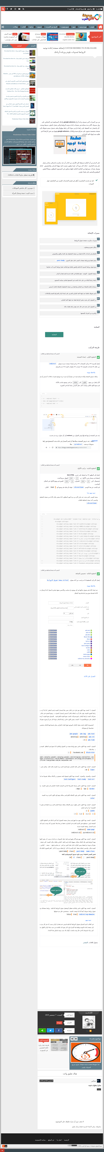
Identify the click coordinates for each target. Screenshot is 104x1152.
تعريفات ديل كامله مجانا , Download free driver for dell (16, 67)
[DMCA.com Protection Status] (72, 1146)
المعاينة (54, 334)
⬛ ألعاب (25, 27)
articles (72, 34)
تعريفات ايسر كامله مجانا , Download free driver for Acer (16, 60)
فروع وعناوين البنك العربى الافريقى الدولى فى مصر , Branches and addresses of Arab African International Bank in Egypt (17, 82)
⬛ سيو (75, 27)
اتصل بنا (98, 9)
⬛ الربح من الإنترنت (53, 27)
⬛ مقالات (16, 27)
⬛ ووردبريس (84, 27)
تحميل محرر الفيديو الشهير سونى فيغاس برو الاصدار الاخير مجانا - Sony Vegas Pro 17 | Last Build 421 (16, 105)
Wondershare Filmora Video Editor (20, 119)
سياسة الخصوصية (40, 1140)
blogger (59, 1023)
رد (99, 1089)
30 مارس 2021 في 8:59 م (46, 1081)
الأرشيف (5, 46)
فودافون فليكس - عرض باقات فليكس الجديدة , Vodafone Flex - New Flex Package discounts (17, 90)
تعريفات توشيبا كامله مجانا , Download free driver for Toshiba (16, 52)
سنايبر (93, 1081)
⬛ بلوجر (93, 27)
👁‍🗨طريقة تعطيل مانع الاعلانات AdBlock (21, 175)
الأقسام (33, 46)
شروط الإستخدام (80, 9)
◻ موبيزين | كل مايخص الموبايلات (23, 188)
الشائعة (19, 46)
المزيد (70, 9)
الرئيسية (66, 1140)
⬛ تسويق (40, 27)
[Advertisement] (39, 17)
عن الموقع (90, 9)
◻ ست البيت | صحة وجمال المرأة (23, 193)
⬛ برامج (33, 27)
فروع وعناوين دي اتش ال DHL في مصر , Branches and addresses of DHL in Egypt (16, 75)
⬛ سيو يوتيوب (66, 27)
